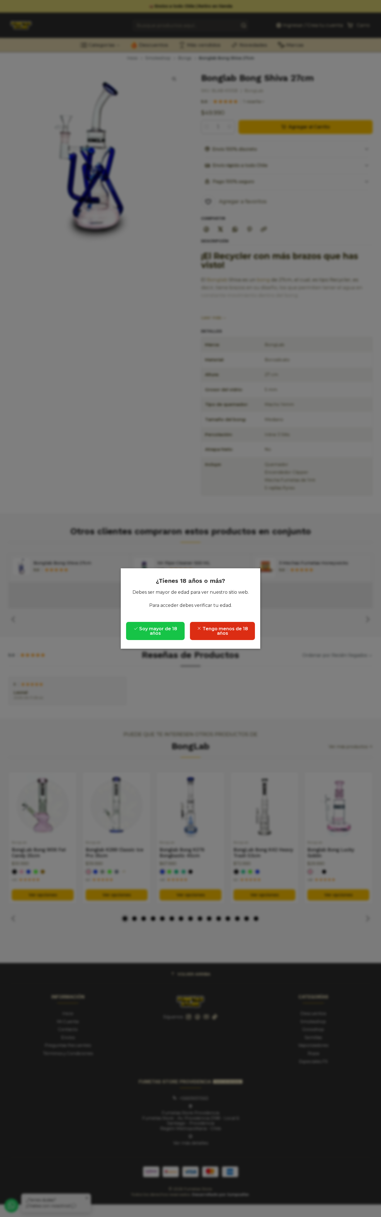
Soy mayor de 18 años (157, 631)
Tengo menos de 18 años (224, 631)
